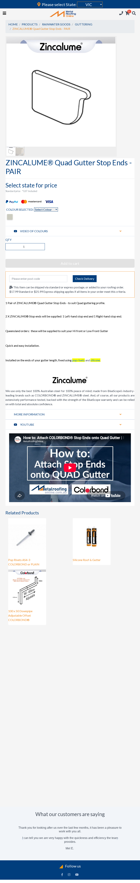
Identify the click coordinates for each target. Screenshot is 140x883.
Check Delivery (84, 278)
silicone (95, 360)
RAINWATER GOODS (56, 24)
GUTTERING (83, 24)
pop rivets (78, 360)
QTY (8, 239)
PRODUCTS (30, 24)
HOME (13, 24)
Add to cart (70, 263)
